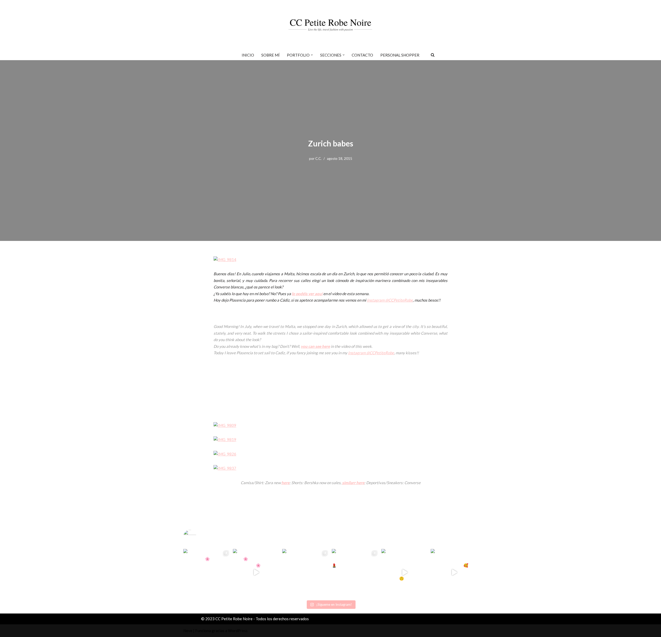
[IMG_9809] (225, 425)
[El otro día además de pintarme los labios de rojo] (355, 572)
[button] (312, 55)
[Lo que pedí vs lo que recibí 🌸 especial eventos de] (256, 572)
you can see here (315, 346)
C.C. (318, 158)
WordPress (238, 630)
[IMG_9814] (225, 259)
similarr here (353, 482)
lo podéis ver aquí (307, 293)
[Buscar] (433, 55)
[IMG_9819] (225, 439)
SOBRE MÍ (270, 55)
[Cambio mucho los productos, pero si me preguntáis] (404, 572)
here (285, 482)
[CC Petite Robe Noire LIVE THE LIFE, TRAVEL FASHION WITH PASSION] (330, 25)
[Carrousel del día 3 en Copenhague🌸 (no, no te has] (206, 572)
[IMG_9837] (225, 468)
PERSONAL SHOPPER (399, 55)
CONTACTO (362, 55)
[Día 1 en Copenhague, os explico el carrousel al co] (305, 572)
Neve (187, 630)
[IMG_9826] (225, 454)
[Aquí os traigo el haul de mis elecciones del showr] (454, 572)
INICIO (248, 55)
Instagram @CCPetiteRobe (390, 300)
